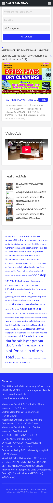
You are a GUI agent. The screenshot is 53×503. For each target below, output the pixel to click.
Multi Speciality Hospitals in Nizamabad (24, 325)
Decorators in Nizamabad (22, 276)
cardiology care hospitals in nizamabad (18, 267)
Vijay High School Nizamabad (17, 458)
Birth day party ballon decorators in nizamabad (30, 263)
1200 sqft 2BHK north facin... (29, 209)
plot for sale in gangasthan (24, 341)
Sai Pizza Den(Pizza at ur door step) (20, 411)
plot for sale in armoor (31, 336)
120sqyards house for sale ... (29, 192)
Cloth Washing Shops (20, 271)
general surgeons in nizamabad (35, 293)
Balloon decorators (24, 244)
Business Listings (15, 105)
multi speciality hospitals (33, 321)
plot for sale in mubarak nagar (24, 345)
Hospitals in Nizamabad (20, 304)
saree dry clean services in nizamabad (28, 358)
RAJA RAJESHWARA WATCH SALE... (29, 185)
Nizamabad (32, 329)
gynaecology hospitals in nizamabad (17, 297)
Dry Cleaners (23, 281)
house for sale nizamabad (32, 313)
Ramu (26, 105)
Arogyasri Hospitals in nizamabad (21, 240)
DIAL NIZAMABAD (17, 3)
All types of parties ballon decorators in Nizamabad (22, 236)
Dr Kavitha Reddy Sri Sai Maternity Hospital (25, 450)
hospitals (17, 300)
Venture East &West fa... (28, 218)
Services (29, 362)
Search (27, 36)
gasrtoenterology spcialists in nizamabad (29, 289)
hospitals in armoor (31, 300)
